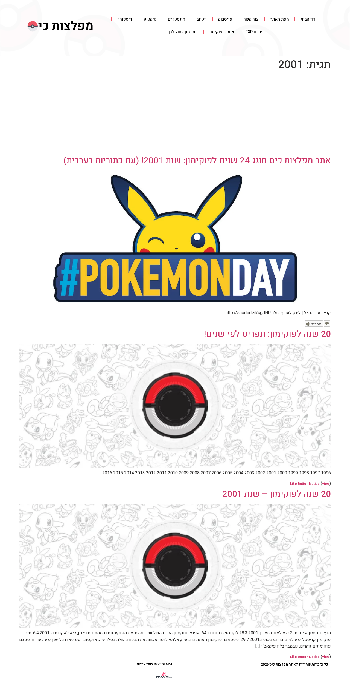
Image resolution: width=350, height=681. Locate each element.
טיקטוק (150, 19)
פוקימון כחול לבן (183, 32)
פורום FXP (255, 32)
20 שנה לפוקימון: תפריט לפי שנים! (267, 333)
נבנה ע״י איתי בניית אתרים (154, 664)
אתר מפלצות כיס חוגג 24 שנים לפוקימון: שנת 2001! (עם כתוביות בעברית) (197, 160)
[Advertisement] (175, 114)
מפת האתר (279, 19)
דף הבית (308, 19)
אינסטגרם (176, 19)
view (325, 483)
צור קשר (251, 19)
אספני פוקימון (221, 32)
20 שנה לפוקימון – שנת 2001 (276, 494)
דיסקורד (124, 19)
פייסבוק (225, 19)
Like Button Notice (305, 483)
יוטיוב (202, 19)
